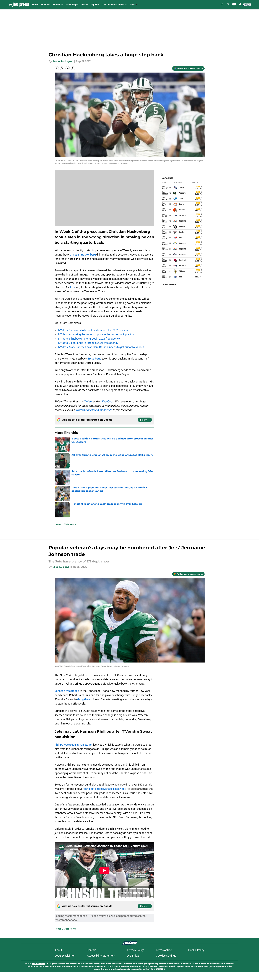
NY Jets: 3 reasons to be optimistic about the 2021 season (93, 330)
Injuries (95, 4)
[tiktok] (240, 4)
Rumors (45, 4)
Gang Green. (85, 699)
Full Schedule (169, 285)
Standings (72, 4)
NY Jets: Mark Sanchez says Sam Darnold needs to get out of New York (101, 347)
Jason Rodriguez (63, 61)
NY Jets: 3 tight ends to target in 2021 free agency (88, 342)
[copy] (73, 68)
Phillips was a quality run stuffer (74, 744)
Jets (72, 287)
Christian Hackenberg (83, 254)
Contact (91, 950)
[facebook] (222, 4)
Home (58, 524)
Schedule (58, 4)
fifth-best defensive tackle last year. (104, 788)
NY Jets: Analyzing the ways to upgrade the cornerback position (96, 334)
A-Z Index (133, 955)
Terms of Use (164, 950)
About (58, 950)
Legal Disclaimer (65, 955)
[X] (228, 4)
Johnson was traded (67, 690)
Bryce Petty (94, 358)
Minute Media (38, 963)
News (35, 4)
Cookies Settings (166, 955)
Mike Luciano (60, 566)
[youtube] (234, 4)
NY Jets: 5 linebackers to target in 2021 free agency (89, 338)
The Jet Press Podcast (114, 4)
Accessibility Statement (101, 955)
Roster (84, 4)
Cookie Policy (196, 950)
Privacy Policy (135, 950)
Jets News (70, 524)
